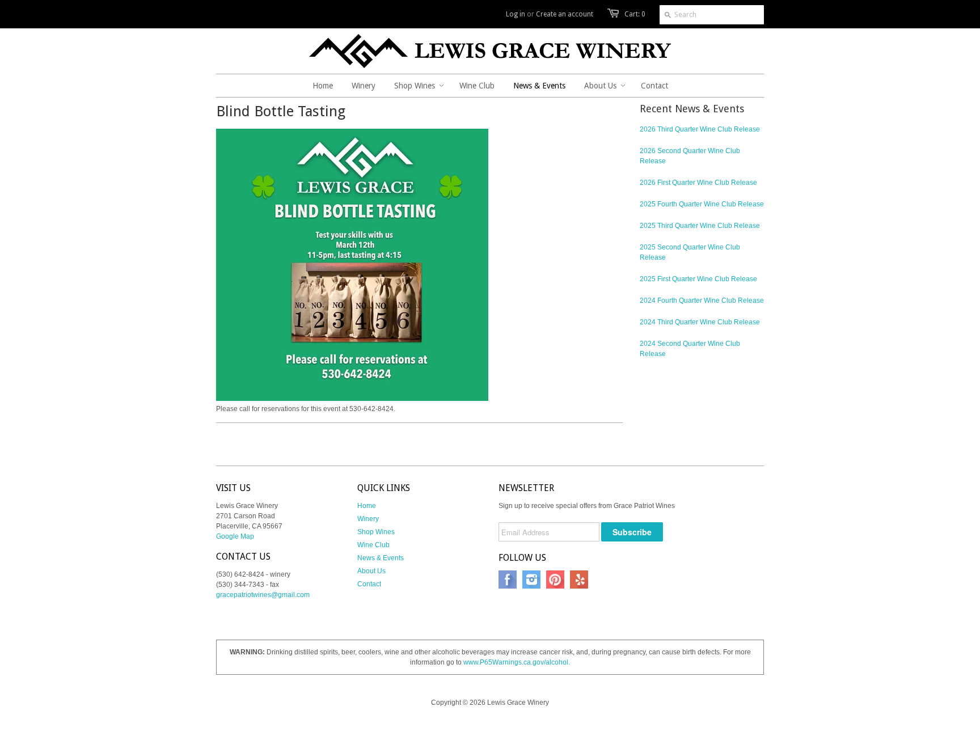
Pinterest (555, 579)
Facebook (508, 579)
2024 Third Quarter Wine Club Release (700, 322)
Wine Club (373, 545)
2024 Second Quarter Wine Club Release (690, 349)
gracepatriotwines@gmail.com (263, 595)
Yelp (579, 579)
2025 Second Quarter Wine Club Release (690, 252)
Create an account (564, 14)
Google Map (235, 536)
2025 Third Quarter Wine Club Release (700, 226)
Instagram (531, 579)
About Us (371, 571)
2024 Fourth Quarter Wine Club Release (702, 300)
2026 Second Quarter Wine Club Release (690, 156)
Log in (515, 14)
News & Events (380, 558)
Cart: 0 (634, 14)
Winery (368, 519)
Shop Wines (376, 532)
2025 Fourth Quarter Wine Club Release (702, 204)
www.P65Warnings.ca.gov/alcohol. (516, 662)
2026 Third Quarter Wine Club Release (700, 129)
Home (366, 506)
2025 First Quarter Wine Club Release (698, 279)
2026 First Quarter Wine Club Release (698, 183)
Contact (369, 584)
